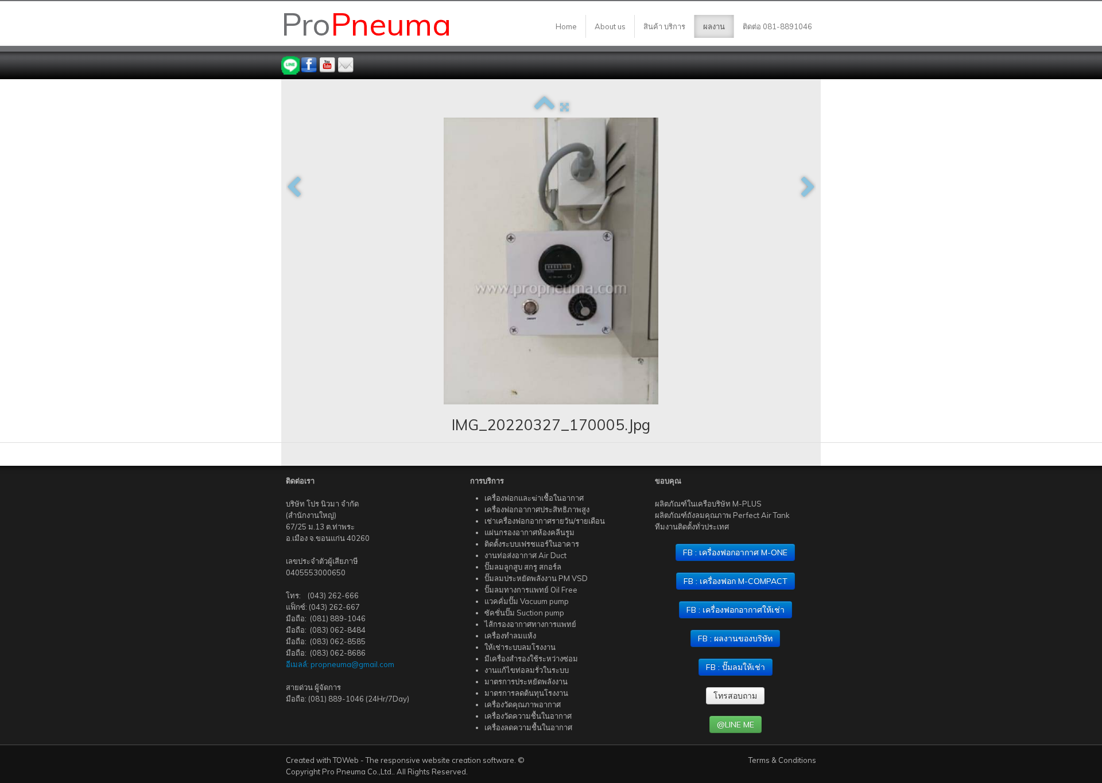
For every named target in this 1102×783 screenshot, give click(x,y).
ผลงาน (714, 26)
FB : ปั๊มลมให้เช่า (735, 667)
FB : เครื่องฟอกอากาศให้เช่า (735, 610)
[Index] (544, 106)
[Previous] (294, 188)
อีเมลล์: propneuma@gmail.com (340, 664)
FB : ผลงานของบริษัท (735, 638)
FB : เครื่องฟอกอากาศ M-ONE (735, 552)
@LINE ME (735, 724)
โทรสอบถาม (735, 696)
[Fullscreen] (564, 106)
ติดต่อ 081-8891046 (777, 26)
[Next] (808, 188)
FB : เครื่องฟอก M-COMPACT (735, 581)
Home (566, 26)
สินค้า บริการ (664, 26)
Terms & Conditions (782, 760)
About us (610, 26)
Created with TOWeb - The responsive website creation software (400, 760)
